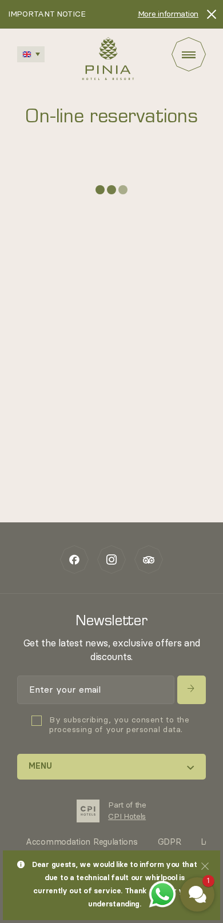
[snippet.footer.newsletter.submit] (191, 690)
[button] (197, 894)
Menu (40, 766)
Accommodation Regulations (82, 842)
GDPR (169, 842)
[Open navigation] (189, 54)
